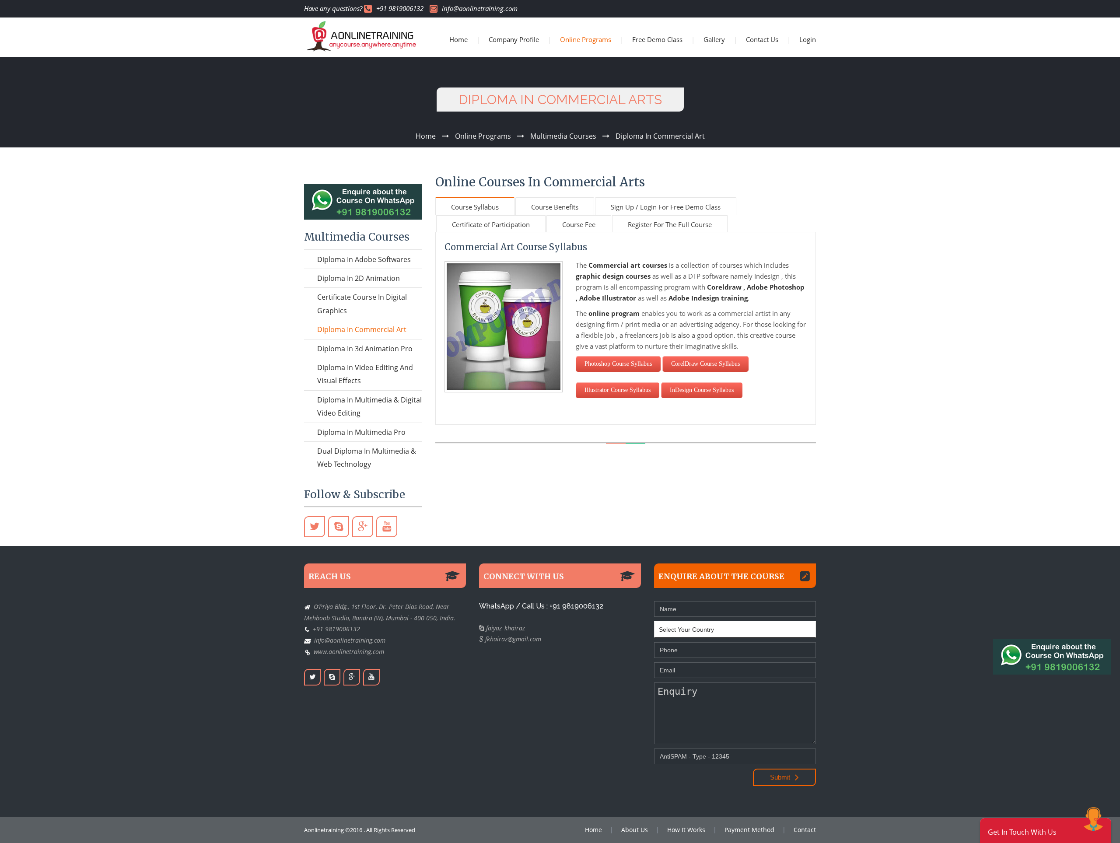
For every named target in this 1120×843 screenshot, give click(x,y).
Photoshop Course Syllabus (618, 363)
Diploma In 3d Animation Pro (365, 348)
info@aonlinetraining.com (480, 8)
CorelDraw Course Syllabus (705, 363)
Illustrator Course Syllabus (617, 390)
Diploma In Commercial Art (660, 136)
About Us (634, 830)
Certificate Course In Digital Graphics (362, 303)
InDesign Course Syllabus (702, 390)
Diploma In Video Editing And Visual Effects (365, 374)
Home (458, 39)
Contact (805, 830)
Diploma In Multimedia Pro (361, 432)
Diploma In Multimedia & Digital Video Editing (369, 406)
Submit (781, 777)
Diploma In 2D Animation (358, 278)
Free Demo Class (657, 39)
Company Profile (514, 39)
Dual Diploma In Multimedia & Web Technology (366, 457)
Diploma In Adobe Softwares (364, 259)
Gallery (714, 39)
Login (807, 39)
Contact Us (762, 39)
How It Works (686, 830)
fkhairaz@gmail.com (512, 639)
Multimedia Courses (563, 136)
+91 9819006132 (400, 8)
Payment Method (749, 830)
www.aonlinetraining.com (349, 651)
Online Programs (585, 39)
